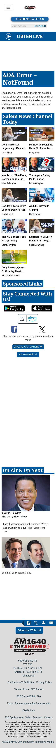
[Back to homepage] (30, 7)
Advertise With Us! (28, 354)
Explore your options (27, 346)
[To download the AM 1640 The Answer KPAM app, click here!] (14, 308)
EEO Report (37, 689)
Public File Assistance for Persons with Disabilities (28, 707)
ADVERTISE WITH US (30, 19)
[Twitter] (42, 329)
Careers (48, 717)
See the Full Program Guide (16, 572)
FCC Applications (14, 717)
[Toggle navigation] (8, 7)
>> (5, 531)
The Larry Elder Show (14, 516)
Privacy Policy (44, 682)
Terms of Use (21, 689)
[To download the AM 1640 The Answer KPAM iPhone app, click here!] (41, 308)
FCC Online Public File (29, 696)
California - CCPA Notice (21, 682)
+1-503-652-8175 (32, 671)
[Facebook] (14, 329)
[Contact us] (51, 622)
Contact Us (28, 675)
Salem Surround (33, 717)
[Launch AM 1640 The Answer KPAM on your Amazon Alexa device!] (28, 319)
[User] (43, 622)
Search (41, 26)
